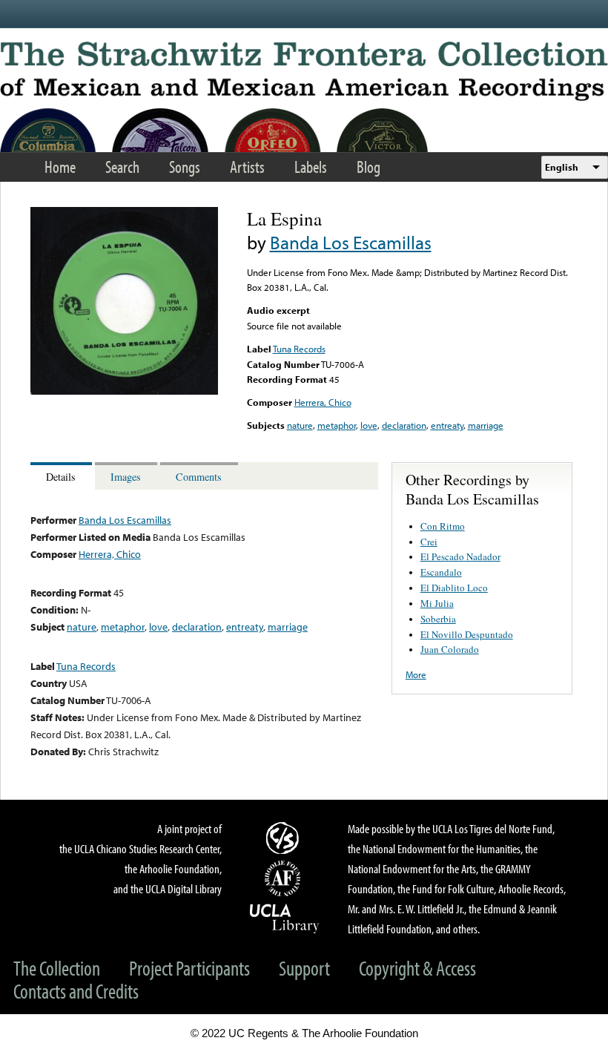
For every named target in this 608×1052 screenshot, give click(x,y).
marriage (485, 425)
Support (304, 968)
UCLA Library (285, 918)
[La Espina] (124, 391)
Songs (184, 166)
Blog (368, 166)
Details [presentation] (61, 477)
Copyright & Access (417, 968)
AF (285, 878)
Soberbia (438, 618)
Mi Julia (437, 603)
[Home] (304, 71)
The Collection (56, 968)
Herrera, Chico (322, 402)
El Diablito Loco (454, 587)
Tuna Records (299, 349)
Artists (247, 166)
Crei (428, 541)
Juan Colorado (449, 649)
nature (300, 425)
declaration (404, 425)
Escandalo (441, 572)
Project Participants (189, 968)
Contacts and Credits (76, 991)
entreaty (447, 425)
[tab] (62, 476)
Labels (310, 166)
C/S (285, 837)
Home (60, 166)
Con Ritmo (442, 526)
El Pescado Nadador (460, 556)
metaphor (336, 425)
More (416, 674)
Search (122, 166)
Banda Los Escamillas (351, 242)
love (368, 425)
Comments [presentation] (199, 477)
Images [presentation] (125, 477)
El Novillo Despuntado (466, 634)
